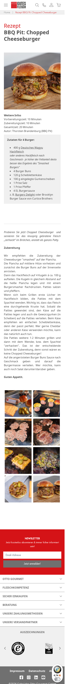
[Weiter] (60, 648)
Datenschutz (37, 671)
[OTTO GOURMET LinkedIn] (36, 677)
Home (7, 12)
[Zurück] (5, 648)
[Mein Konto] (51, 5)
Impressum (17, 671)
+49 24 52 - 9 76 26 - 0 (44, 5)
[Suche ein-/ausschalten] (37, 5)
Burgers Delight (25, 194)
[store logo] (18, 5)
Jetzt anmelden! (32, 563)
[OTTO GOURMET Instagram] (29, 677)
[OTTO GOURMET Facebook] (21, 677)
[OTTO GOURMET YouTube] (43, 677)
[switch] (57, 679)
